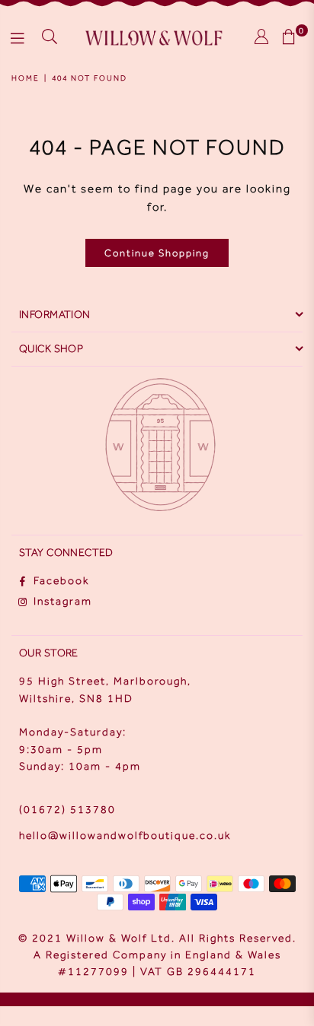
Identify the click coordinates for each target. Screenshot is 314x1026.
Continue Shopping (157, 253)
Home (25, 78)
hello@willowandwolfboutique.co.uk (125, 835)
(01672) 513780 (67, 809)
